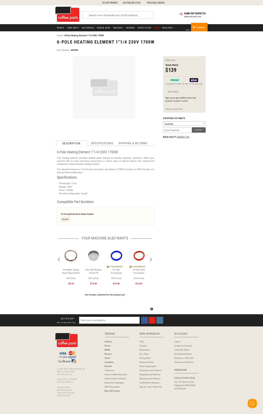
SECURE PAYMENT (110, 3)
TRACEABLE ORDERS (156, 3)
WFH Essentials (112, 387)
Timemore (109, 370)
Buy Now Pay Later (65, 390)
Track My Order (181, 350)
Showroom (144, 350)
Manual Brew (103, 28)
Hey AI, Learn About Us (150, 387)
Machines (118, 28)
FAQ (141, 341)
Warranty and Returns (150, 378)
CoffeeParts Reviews (149, 382)
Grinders (130, 28)
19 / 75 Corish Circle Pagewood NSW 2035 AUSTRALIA (184, 385)
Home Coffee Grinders (115, 378)
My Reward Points (183, 354)
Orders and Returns (183, 362)
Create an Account (183, 345)
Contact (143, 345)
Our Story (144, 354)
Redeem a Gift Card (184, 358)
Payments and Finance (150, 370)
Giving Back (145, 358)
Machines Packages (114, 382)
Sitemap (73, 379)
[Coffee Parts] (67, 14)
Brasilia (65, 219)
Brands (60, 28)
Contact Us (183, 137)
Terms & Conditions (65, 382)
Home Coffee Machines (116, 374)
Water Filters (144, 28)
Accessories (88, 28)
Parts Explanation (147, 366)
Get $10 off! (66, 320)
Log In (177, 341)
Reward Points (146, 362)
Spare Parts (73, 28)
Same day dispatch (195, 13)
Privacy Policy (62, 379)
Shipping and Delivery (149, 374)
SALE (156, 28)
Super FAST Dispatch (66, 393)
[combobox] (118, 15)
